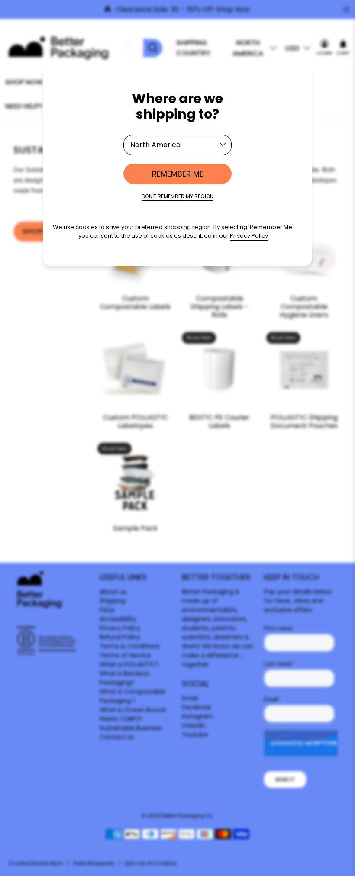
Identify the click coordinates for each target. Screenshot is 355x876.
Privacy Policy (249, 236)
